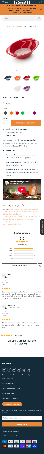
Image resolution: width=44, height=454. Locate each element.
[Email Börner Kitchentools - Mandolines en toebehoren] (29, 370)
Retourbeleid (7, 378)
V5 (32, 219)
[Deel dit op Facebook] (14, 205)
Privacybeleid (7, 383)
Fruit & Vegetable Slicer (14, 224)
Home (9, 27)
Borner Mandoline (19, 216)
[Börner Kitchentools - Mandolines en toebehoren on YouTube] (14, 370)
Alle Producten (18, 27)
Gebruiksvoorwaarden (11, 388)
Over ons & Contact (10, 399)
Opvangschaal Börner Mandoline (13, 219)
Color (5, 108)
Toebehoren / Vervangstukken (23, 211)
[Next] (27, 69)
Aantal (6, 119)
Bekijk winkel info (11, 135)
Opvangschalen (8, 211)
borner (12, 216)
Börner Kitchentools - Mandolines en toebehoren (19, 436)
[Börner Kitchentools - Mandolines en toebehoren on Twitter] (4, 370)
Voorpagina (36, 211)
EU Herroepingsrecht (12, 404)
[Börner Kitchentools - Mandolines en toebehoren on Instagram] (24, 370)
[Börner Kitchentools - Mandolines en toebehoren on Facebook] (9, 370)
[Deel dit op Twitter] (9, 205)
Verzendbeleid (8, 394)
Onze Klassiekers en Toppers (28, 209)
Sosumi (19, 431)
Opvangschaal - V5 (13, 98)
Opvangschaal (35, 216)
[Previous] (17, 69)
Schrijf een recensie (19, 265)
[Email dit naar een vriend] (23, 205)
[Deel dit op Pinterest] (18, 205)
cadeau (28, 216)
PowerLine (27, 219)
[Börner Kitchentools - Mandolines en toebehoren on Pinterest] (19, 370)
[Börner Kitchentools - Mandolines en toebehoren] (22, 2)
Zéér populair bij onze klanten (12, 214)
